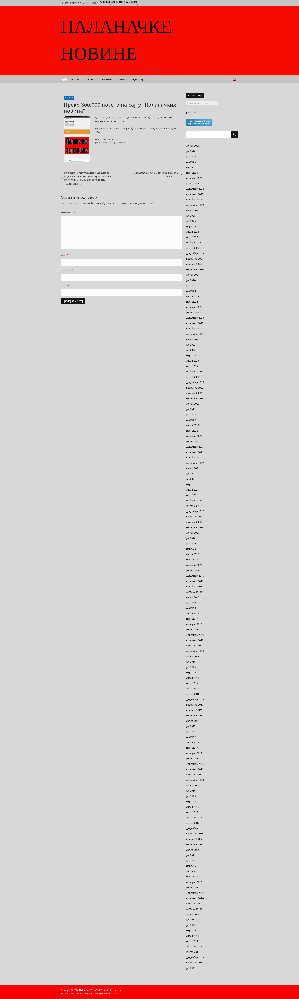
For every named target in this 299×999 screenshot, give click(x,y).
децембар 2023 (195, 317)
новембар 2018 (195, 640)
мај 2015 (191, 865)
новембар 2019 (195, 581)
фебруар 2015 (194, 882)
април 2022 (192, 425)
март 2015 (192, 876)
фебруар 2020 (194, 564)
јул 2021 (191, 473)
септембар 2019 (195, 591)
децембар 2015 (195, 828)
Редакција (138, 79)
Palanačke (120, 142)
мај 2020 (191, 548)
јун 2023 (191, 349)
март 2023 (192, 366)
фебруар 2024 (194, 306)
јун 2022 (191, 414)
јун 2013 (191, 968)
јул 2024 (191, 280)
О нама (122, 79)
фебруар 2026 (194, 177)
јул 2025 (191, 215)
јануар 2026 (193, 183)
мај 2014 (191, 930)
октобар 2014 (194, 903)
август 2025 (192, 210)
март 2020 (192, 559)
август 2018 (192, 656)
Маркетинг (106, 79)
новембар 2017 (195, 704)
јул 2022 (191, 409)
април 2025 (192, 231)
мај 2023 (191, 355)
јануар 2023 (193, 376)
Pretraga (234, 134)
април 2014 (192, 935)
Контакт (89, 79)
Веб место (67, 285)
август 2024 (192, 274)
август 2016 (192, 785)
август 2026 (192, 145)
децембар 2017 (195, 699)
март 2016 (192, 812)
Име (64, 255)
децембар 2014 (195, 892)
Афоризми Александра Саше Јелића (118, 2)
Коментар (68, 212)
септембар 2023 (195, 333)
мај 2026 (191, 161)
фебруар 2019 (194, 624)
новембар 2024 (195, 258)
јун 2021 (191, 478)
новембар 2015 (195, 833)
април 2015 (192, 871)
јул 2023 (191, 344)
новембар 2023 (195, 323)
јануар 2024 (193, 312)
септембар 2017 (195, 715)
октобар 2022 (194, 392)
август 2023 (192, 339)
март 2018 (192, 683)
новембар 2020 (195, 516)
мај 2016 (191, 801)
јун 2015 (191, 860)
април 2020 (192, 554)
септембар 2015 (195, 844)
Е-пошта (67, 270)
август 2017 (192, 720)
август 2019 (192, 597)
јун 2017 (191, 731)
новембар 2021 (195, 452)
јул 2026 (191, 151)
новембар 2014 (195, 898)
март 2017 (192, 747)
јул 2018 (191, 661)
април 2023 (192, 360)
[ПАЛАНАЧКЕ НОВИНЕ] (64, 79)
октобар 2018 (194, 645)
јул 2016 (191, 790)
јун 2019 (191, 602)
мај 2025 (191, 226)
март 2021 (192, 495)
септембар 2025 (195, 204)
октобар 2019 (194, 586)
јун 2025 (191, 220)
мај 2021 (191, 484)
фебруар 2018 (194, 688)
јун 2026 (191, 156)
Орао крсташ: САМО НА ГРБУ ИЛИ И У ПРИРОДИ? (156, 174)
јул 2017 (191, 726)
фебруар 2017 (194, 753)
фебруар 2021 (194, 500)
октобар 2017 (194, 710)
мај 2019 (191, 607)
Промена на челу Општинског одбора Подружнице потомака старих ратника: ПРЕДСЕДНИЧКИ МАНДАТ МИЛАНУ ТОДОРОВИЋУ (88, 178)
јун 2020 (191, 543)
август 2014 (192, 914)
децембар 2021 (195, 446)
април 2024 (192, 296)
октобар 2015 (194, 839)
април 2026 (192, 167)
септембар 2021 (195, 462)
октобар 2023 (194, 328)
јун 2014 (191, 925)
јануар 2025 (193, 247)
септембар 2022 (195, 398)
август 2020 (192, 532)
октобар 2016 (194, 774)
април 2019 (192, 613)
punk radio (191, 112)
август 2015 (192, 849)
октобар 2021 (194, 457)
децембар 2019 (195, 575)
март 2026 (192, 172)
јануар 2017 (193, 758)
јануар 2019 (193, 629)
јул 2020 (191, 538)
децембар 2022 (195, 382)
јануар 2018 (193, 693)
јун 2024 (191, 285)
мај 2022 (191, 419)
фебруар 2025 (194, 242)
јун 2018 (191, 667)
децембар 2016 (195, 763)
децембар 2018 (195, 634)
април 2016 (192, 806)
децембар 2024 (195, 253)
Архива (75, 79)
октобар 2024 (194, 263)
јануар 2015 (193, 887)
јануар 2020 (193, 570)
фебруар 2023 (194, 371)
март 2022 (192, 430)
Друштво (69, 98)
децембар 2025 (195, 188)
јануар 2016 (193, 822)
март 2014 (192, 941)
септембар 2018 (195, 650)
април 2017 (192, 742)
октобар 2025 (194, 199)
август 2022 (192, 403)
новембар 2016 (195, 769)
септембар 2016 (195, 779)
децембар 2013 (195, 957)
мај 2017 (191, 736)
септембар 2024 (195, 269)
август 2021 (192, 468)
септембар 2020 (195, 527)
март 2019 (192, 618)
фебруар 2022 (194, 435)
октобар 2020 (194, 521)
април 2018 (192, 677)
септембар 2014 (195, 908)
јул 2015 (191, 855)
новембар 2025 (195, 194)
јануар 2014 (193, 951)
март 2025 (192, 237)
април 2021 (192, 489)
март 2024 (192, 301)
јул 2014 (191, 919)
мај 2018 (191, 672)
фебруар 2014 (194, 946)
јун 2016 (191, 796)
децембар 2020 (195, 511)
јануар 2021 (193, 505)
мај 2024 (191, 290)
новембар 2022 (195, 387)
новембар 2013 (195, 962)
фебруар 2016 (194, 817)
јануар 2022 (193, 441)
